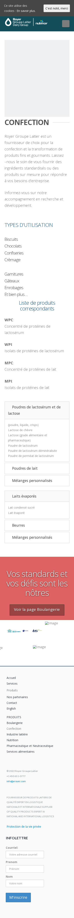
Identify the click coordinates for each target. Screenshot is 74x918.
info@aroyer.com (16, 781)
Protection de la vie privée (24, 826)
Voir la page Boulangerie (37, 609)
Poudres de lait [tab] (25, 468)
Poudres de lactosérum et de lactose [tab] (34, 410)
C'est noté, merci (56, 8)
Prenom (11, 862)
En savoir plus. (26, 11)
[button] (66, 23)
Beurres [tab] (18, 525)
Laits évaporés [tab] (24, 496)
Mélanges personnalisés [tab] (32, 480)
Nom (9, 876)
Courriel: (12, 848)
